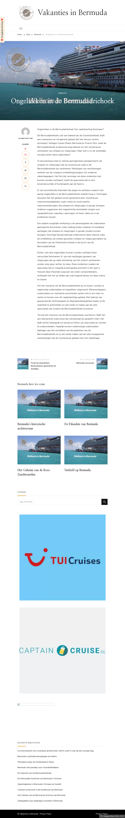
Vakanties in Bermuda (72, 12)
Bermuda (62, 93)
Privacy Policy (45, 814)
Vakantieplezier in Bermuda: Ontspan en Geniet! (39, 784)
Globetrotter (25, 138)
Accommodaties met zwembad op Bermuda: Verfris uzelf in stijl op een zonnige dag (55, 750)
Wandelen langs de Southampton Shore (35, 762)
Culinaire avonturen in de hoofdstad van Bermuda (40, 789)
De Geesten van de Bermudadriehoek (34, 773)
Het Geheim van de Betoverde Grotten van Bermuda (41, 795)
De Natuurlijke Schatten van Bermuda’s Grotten (39, 778)
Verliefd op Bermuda (77, 470)
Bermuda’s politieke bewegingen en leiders (37, 756)
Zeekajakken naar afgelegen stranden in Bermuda (40, 800)
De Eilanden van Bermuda (81, 424)
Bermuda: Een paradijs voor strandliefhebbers (38, 767)
